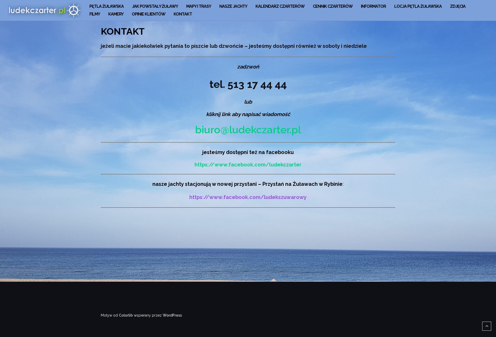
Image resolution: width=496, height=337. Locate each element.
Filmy (94, 14)
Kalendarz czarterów (280, 6)
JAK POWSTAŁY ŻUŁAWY (155, 6)
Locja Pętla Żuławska (418, 6)
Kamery (115, 14)
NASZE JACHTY (233, 6)
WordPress (172, 315)
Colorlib (126, 315)
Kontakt (183, 14)
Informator (373, 6)
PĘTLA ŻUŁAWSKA (106, 6)
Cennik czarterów (333, 6)
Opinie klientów (148, 14)
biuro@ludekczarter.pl (248, 130)
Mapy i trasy (198, 6)
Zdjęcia (458, 6)
